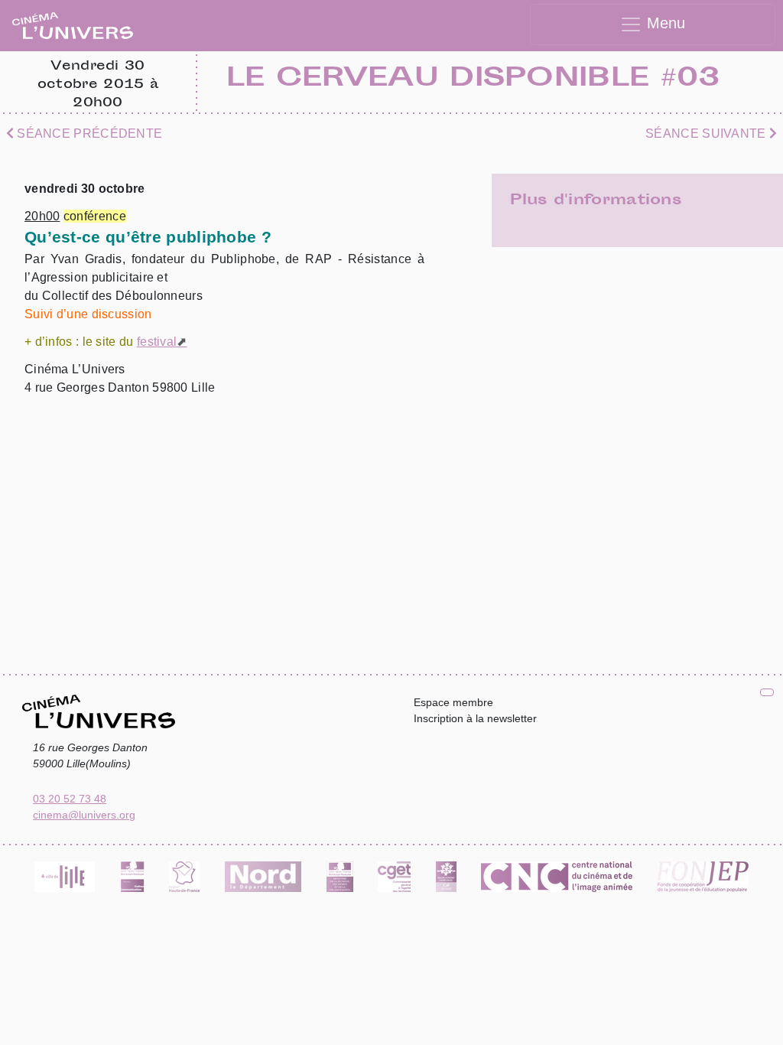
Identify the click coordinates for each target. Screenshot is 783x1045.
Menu (663, 23)
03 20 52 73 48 (69, 799)
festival (157, 341)
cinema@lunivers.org (84, 815)
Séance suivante (707, 133)
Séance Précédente (88, 133)
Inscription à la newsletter (475, 718)
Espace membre (453, 702)
